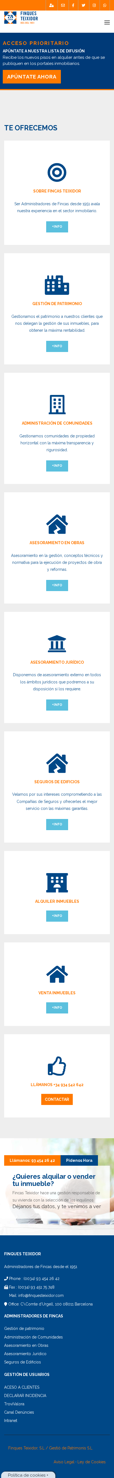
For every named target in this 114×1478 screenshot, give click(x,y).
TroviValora (14, 1404)
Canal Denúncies (19, 1412)
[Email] (63, 5)
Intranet (10, 1420)
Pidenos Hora (79, 1160)
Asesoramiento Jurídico (25, 1354)
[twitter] (83, 5)
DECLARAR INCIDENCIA (25, 1395)
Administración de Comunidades (33, 1337)
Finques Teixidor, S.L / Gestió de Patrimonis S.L (50, 1448)
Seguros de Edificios (22, 1362)
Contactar (57, 1099)
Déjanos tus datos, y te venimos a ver (56, 1206)
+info (57, 227)
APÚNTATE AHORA (31, 77)
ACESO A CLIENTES (21, 1387)
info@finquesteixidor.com (41, 1295)
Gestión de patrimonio (24, 1328)
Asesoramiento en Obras (26, 1345)
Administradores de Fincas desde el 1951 (40, 1266)
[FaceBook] (73, 5)
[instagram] (94, 5)
